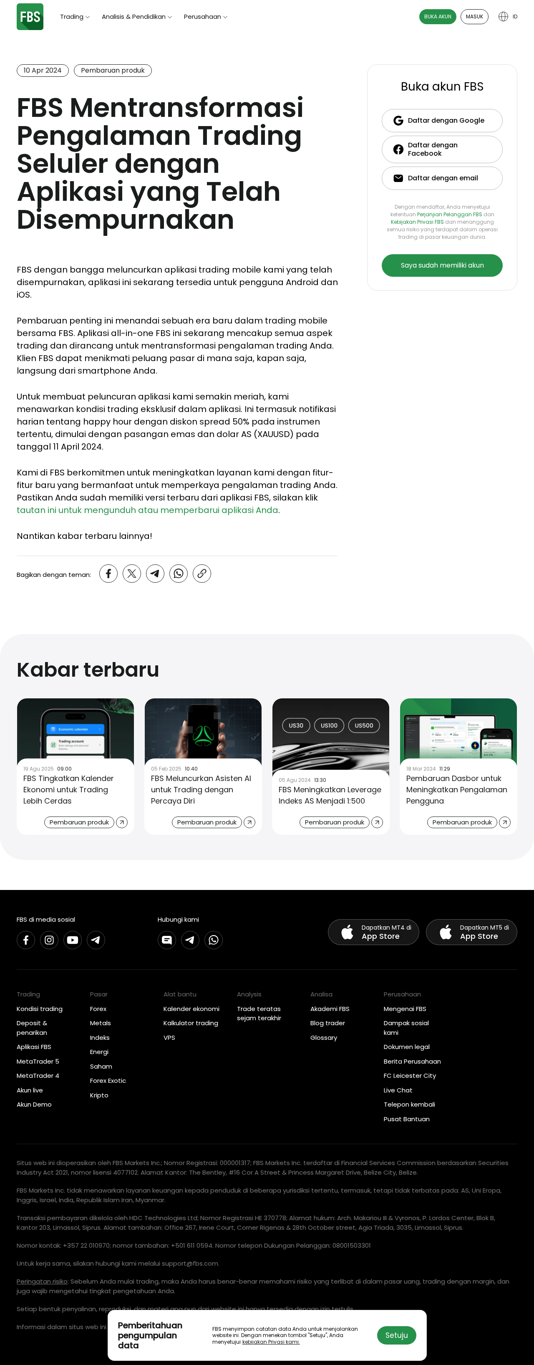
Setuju (396, 1335)
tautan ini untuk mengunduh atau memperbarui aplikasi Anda (147, 510)
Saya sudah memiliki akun (442, 265)
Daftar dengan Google (446, 120)
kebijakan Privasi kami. (271, 1341)
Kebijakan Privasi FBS (417, 221)
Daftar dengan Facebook (433, 149)
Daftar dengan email (443, 178)
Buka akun (437, 16)
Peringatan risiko (42, 1281)
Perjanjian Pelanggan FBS (449, 214)
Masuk (474, 16)
